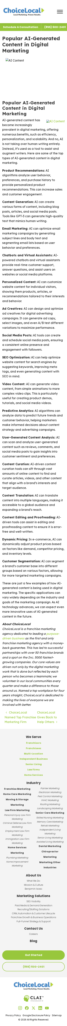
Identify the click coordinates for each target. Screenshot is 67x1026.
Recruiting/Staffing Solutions (33, 909)
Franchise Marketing (17, 788)
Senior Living (33, 764)
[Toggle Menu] (60, 11)
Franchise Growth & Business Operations (33, 917)
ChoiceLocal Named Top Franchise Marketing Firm (20, 717)
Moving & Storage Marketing (17, 802)
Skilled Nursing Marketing (49, 817)
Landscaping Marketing (50, 808)
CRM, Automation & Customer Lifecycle (33, 913)
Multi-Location (33, 753)
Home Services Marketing (17, 850)
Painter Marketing (49, 788)
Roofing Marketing (50, 804)
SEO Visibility (33, 901)
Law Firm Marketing (17, 810)
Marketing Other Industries (49, 865)
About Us (33, 875)
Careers (33, 934)
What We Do (33, 880)
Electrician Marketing (50, 792)
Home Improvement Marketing (17, 863)
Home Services (33, 775)
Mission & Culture (33, 884)
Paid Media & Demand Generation (33, 905)
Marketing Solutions (33, 896)
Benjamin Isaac (33, 888)
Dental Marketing (50, 846)
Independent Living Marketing (49, 831)
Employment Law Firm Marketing (17, 833)
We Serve (33, 737)
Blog (33, 941)
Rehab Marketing (50, 825)
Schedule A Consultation (20, 27)
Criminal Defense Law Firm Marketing (17, 825)
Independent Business (34, 758)
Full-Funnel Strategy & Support (34, 921)
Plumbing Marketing (17, 857)
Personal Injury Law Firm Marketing (17, 817)
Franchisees (33, 748)
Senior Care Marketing (50, 812)
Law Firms (33, 769)
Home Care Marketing (17, 794)
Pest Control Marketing (50, 796)
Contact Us (33, 928)
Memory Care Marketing (50, 821)
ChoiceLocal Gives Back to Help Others (47, 717)
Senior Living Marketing (50, 837)
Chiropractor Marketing (50, 854)
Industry (33, 783)
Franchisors (33, 742)
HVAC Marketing (50, 800)
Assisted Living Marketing (49, 841)
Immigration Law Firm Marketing (17, 841)
